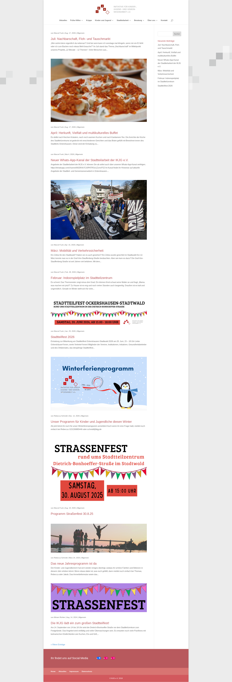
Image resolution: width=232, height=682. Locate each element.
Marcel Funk (59, 33)
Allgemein (80, 33)
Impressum (74, 671)
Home (53, 671)
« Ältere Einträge (58, 645)
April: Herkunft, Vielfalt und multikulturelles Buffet (84, 133)
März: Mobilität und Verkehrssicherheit (77, 250)
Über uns (151, 20)
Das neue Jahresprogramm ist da (74, 563)
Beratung (138, 20)
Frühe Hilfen (75, 20)
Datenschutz (87, 671)
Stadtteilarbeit (123, 20)
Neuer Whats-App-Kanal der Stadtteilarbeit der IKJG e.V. (89, 160)
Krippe (89, 20)
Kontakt (164, 20)
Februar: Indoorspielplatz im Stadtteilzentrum (81, 278)
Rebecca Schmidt (60, 416)
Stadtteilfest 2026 (62, 337)
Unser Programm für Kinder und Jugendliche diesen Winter (91, 421)
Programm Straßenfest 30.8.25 (72, 514)
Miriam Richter (59, 617)
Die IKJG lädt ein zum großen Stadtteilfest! (80, 623)
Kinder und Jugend (103, 20)
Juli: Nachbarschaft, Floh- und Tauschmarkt (80, 39)
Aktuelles (63, 20)
